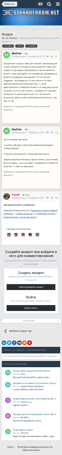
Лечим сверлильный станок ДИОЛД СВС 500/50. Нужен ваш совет (35, 398)
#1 (56, 56)
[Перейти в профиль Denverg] (8, 431)
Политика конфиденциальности (34, 447)
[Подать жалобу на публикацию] (47, 56)
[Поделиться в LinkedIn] (4, 342)
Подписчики (29, 321)
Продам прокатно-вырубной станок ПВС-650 (35, 414)
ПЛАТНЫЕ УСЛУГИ (46, 214)
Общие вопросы (24, 214)
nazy (22, 374)
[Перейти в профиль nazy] (8, 372)
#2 (56, 132)
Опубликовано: (28, 56)
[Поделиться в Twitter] (9, 342)
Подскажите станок (23, 430)
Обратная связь (31, 450)
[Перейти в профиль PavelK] (6, 196)
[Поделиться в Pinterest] (29, 342)
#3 (56, 198)
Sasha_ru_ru (26, 402)
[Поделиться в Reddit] (24, 342)
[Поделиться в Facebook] (14, 342)
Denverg (24, 433)
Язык (10, 447)
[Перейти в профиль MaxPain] (6, 55)
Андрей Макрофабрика (32, 386)
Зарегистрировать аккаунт (31, 287)
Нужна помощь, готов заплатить (20, 217)
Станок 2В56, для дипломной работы (31, 371)
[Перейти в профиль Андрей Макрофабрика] (8, 384)
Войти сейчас (31, 308)
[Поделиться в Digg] (19, 342)
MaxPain (13, 38)
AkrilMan (24, 417)
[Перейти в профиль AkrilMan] (8, 416)
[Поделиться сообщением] (52, 56)
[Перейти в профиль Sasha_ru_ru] (8, 400)
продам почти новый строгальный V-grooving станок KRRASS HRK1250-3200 (35, 383)
